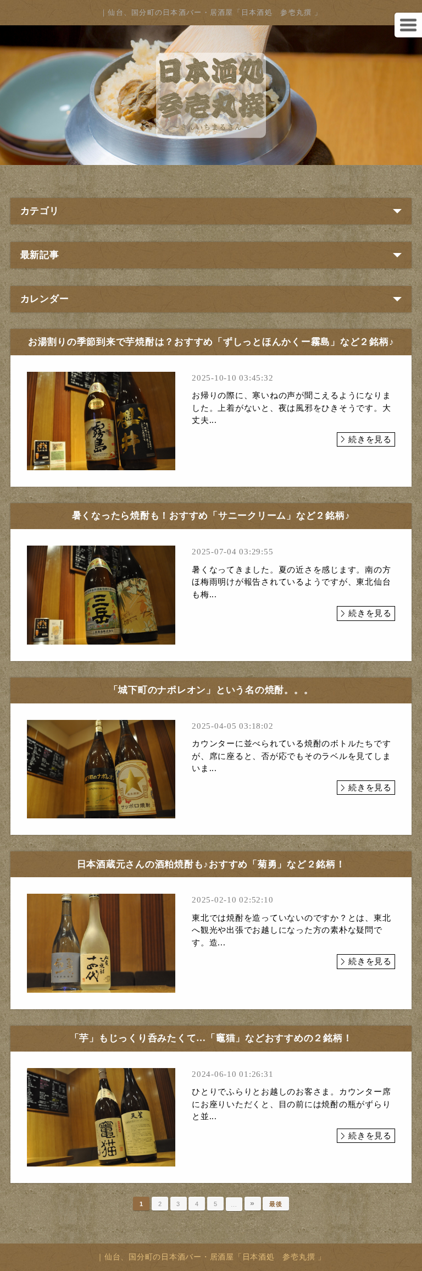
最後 (275, 1204)
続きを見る (370, 439)
